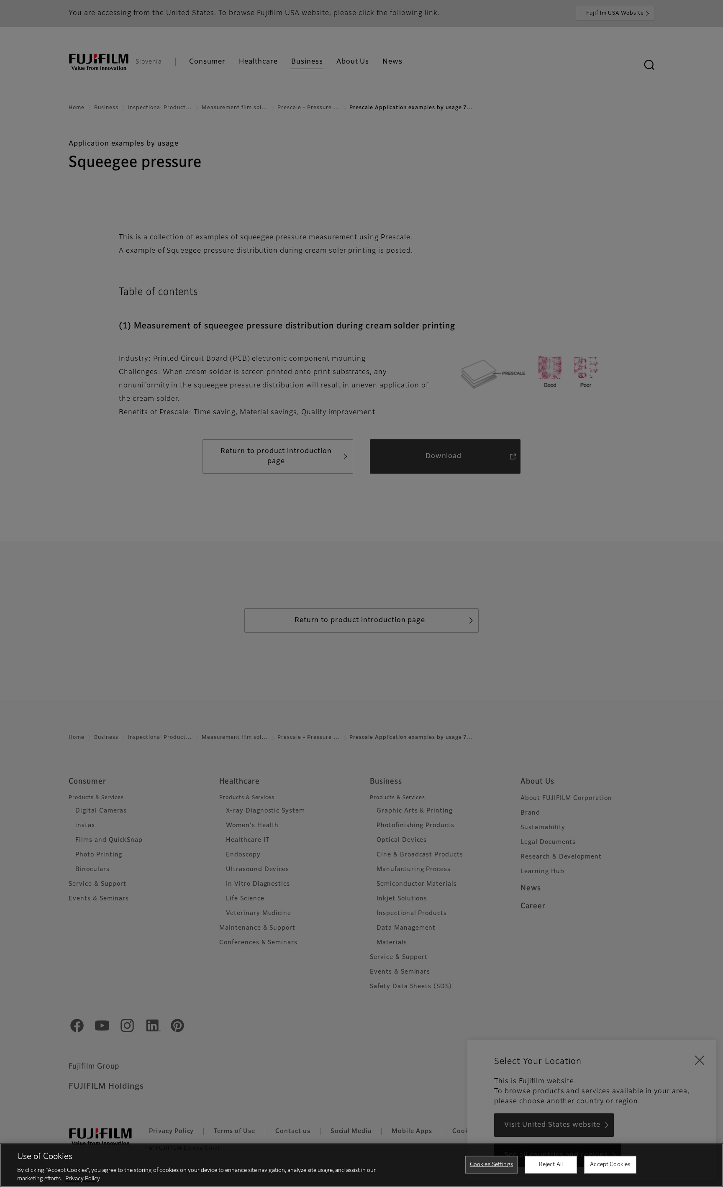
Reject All (551, 1164)
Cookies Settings (491, 1164)
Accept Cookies (610, 1164)
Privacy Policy (82, 1178)
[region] (361, 1165)
